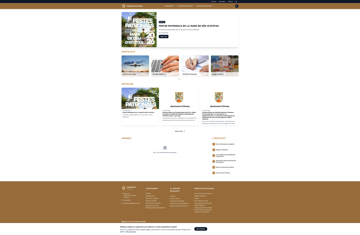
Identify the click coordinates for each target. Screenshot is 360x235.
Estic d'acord (200, 229)
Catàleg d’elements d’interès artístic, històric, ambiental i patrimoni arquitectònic (203, 210)
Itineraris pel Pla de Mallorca (179, 203)
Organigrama (150, 196)
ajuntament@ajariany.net (132, 203)
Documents (222, 1)
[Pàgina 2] (180, 78)
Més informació (131, 232)
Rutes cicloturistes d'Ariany (178, 206)
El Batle (148, 193)
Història (172, 196)
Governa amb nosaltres (153, 203)
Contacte (213, 1)
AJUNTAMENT (169, 6)
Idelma (196, 198)
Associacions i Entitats (177, 201)
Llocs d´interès (175, 198)
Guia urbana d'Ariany (201, 201)
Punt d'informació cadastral (203, 193)
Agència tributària (200, 196)
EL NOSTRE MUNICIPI (186, 6)
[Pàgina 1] (179, 78)
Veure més (180, 131)
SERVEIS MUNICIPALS (205, 6)
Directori (230, 1)
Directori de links (151, 201)
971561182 (127, 200)
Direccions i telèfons (152, 198)
